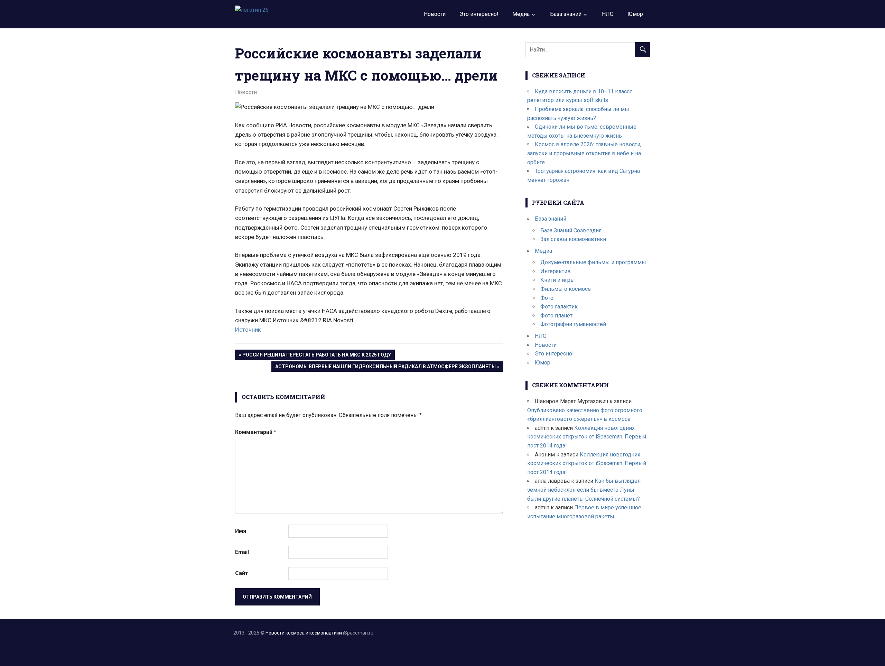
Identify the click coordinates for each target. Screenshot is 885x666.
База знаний (565, 14)
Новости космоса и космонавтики (304, 633)
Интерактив (555, 271)
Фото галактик (559, 306)
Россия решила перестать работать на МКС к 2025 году (316, 356)
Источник (248, 329)
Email (242, 552)
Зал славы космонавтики (573, 239)
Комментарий (255, 432)
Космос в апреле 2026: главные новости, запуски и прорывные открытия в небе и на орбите (584, 153)
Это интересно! (479, 14)
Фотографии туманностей (573, 324)
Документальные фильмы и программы (593, 262)
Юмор (635, 14)
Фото (546, 298)
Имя (240, 531)
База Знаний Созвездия (571, 230)
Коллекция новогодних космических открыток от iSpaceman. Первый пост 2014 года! (586, 437)
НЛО (608, 14)
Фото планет (556, 315)
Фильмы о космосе (565, 289)
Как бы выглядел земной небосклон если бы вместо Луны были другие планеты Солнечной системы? (584, 490)
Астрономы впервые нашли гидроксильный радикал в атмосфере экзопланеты (385, 367)
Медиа (521, 14)
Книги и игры (557, 280)
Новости (435, 14)
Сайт (241, 573)
